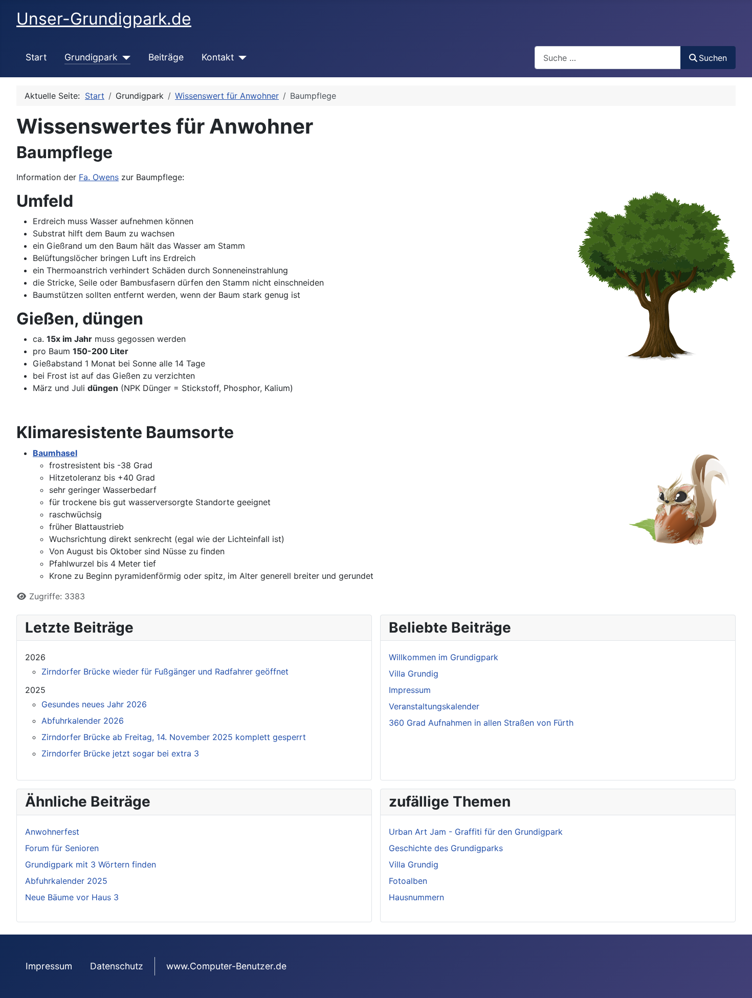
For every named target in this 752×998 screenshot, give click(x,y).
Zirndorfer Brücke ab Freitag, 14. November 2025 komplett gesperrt (173, 737)
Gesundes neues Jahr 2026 (94, 704)
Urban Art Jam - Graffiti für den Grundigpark (476, 832)
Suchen (713, 58)
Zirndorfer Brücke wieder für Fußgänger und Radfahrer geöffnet (165, 671)
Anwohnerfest (52, 832)
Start (36, 57)
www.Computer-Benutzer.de (226, 966)
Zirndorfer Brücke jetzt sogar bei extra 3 (120, 753)
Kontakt (218, 57)
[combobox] (608, 57)
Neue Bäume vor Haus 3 (72, 897)
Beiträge (166, 57)
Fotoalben (408, 881)
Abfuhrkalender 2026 (82, 720)
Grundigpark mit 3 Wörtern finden (90, 864)
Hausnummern (416, 897)
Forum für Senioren (62, 848)
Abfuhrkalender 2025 (66, 881)
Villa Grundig (413, 864)
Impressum (49, 966)
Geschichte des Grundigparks (446, 848)
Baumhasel (55, 453)
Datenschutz (116, 966)
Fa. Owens (99, 177)
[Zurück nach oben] (734, 979)
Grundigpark (91, 57)
